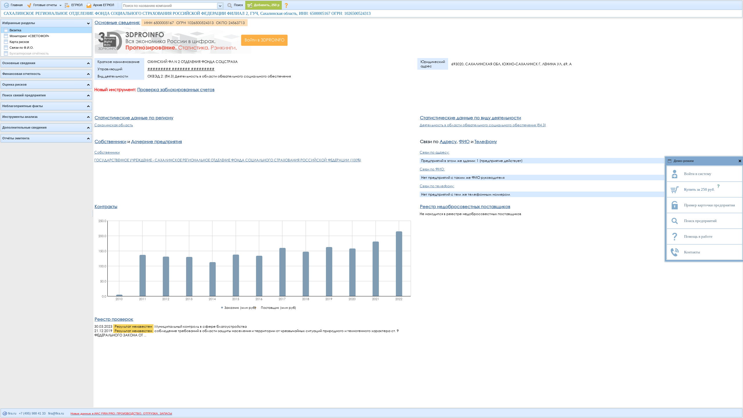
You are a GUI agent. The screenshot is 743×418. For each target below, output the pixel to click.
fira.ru (11, 413)
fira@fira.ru (56, 413)
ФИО (464, 141)
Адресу (448, 141)
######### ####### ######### (180, 69)
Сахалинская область (113, 125)
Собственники (110, 141)
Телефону (486, 141)
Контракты (106, 206)
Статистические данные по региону (134, 117)
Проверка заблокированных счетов (175, 89)
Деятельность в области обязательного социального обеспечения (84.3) (483, 125)
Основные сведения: (117, 22)
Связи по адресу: (434, 152)
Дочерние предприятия (156, 141)
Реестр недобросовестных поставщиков (465, 206)
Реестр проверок (114, 319)
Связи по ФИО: (432, 169)
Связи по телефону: (437, 186)
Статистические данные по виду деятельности (470, 117)
